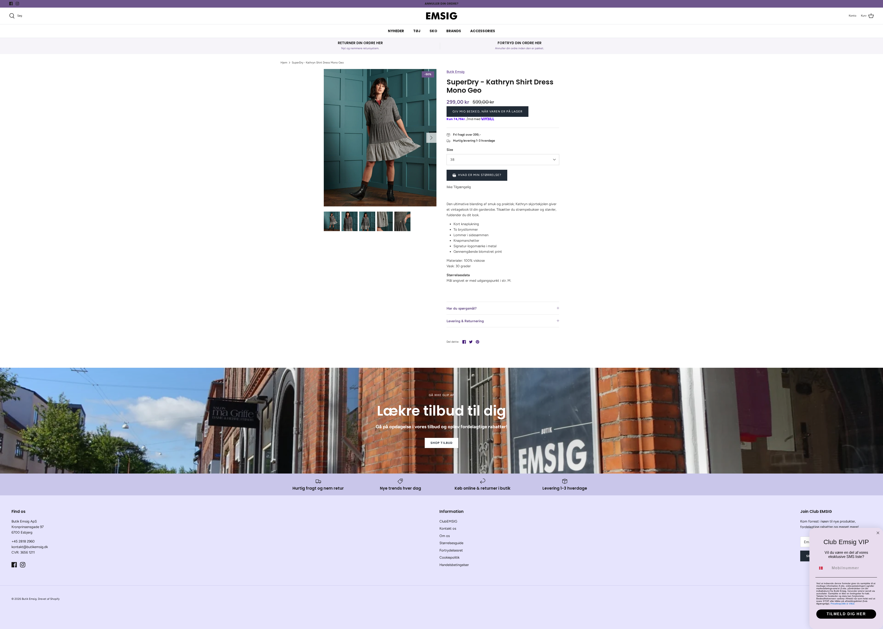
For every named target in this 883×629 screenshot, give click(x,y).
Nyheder (396, 31)
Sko (433, 31)
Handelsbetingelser (454, 565)
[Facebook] (11, 3)
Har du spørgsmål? (462, 308)
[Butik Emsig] (441, 16)
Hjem (284, 62)
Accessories (482, 31)
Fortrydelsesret (451, 550)
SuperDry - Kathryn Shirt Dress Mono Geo (318, 62)
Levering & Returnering (465, 321)
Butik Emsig (455, 72)
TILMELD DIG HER (846, 614)
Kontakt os (447, 528)
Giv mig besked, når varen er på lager (487, 111)
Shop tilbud (441, 443)
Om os (444, 536)
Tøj (416, 31)
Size (450, 150)
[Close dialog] (878, 533)
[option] (380, 138)
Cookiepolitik (449, 557)
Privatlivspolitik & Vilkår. (843, 603)
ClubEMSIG (448, 521)
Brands (453, 31)
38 (452, 160)
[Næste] (431, 138)
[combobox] (823, 568)
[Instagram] (17, 3)
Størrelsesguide (451, 543)
